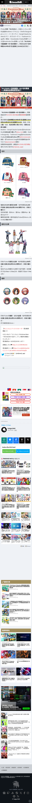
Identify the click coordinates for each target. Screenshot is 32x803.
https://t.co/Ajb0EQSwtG (21, 348)
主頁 (3, 767)
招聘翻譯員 (4, 770)
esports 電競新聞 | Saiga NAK (16, 789)
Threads (21, 441)
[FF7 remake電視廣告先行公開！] (23, 654)
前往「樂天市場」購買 (21, 399)
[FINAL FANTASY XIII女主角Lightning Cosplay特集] (23, 671)
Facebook (16, 441)
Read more (25, 414)
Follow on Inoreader (24, 451)
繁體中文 (27, 2)
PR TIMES (30, 109)
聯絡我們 (14, 767)
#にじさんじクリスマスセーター (13, 329)
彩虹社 (4, 425)
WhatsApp (4, 441)
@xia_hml (20, 132)
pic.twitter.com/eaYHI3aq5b (18, 350)
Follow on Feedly (9, 451)
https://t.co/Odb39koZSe (19, 345)
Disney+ (29, 546)
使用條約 (20, 767)
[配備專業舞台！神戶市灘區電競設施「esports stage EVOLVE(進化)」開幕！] (8, 671)
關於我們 (8, 767)
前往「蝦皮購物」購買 (21, 394)
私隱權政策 (26, 767)
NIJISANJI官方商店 (12, 115)
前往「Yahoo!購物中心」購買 (20, 397)
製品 (2, 25)
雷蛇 (23, 546)
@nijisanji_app (18, 147)
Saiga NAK (16, 2)
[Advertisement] (16, 68)
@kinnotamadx (25, 137)
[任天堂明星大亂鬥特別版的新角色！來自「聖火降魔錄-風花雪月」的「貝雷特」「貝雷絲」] (8, 637)
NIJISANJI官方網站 (24, 144)
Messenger (10, 441)
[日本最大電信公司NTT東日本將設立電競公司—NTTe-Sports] (23, 637)
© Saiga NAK (16, 799)
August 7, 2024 (10, 355)
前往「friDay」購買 (21, 402)
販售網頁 (23, 115)
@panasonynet (10, 142)
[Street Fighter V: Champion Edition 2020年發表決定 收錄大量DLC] (8, 654)
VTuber (9, 425)
